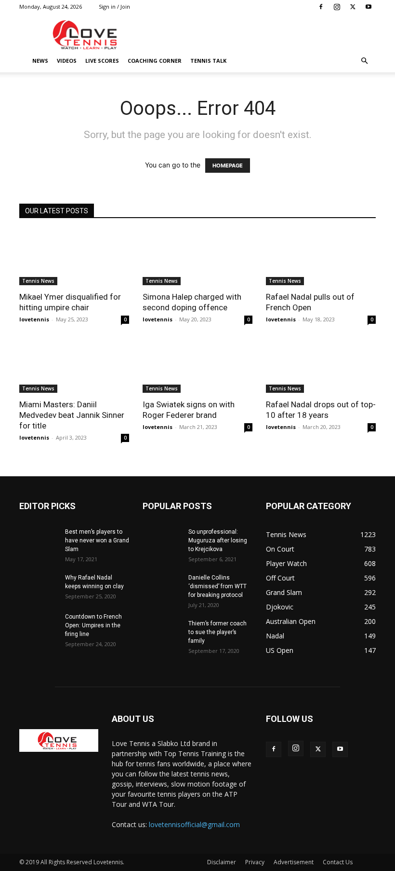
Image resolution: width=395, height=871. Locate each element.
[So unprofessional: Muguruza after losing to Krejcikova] (162, 540)
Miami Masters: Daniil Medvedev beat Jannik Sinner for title (71, 415)
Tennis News (38, 280)
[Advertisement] (262, 34)
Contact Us (338, 862)
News (40, 60)
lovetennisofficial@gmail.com (194, 824)
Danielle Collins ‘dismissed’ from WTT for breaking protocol (217, 586)
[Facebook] (321, 7)
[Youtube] (368, 7)
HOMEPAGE (227, 165)
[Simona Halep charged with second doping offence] (197, 258)
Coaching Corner (155, 60)
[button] (364, 61)
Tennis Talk (208, 60)
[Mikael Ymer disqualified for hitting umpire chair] (74, 258)
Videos (67, 60)
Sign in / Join (114, 6)
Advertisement (294, 862)
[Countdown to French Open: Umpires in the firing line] (38, 625)
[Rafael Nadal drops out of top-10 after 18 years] (321, 366)
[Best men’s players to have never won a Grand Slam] (38, 540)
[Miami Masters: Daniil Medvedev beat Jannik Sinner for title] (74, 366)
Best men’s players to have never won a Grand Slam (97, 540)
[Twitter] (352, 7)
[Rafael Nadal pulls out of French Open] (321, 258)
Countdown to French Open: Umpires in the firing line (93, 625)
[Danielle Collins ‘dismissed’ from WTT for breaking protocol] (162, 586)
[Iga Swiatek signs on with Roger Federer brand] (197, 366)
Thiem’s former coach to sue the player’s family (217, 632)
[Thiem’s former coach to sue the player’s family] (162, 632)
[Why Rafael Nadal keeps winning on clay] (38, 586)
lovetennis (34, 319)
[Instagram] (336, 7)
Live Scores (102, 60)
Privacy (254, 862)
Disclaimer (221, 862)
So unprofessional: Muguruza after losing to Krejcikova (217, 540)
